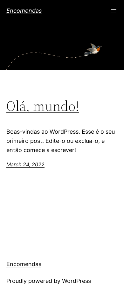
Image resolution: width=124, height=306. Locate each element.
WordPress (76, 280)
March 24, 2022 (25, 164)
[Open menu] (114, 11)
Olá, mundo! (42, 106)
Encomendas (24, 10)
